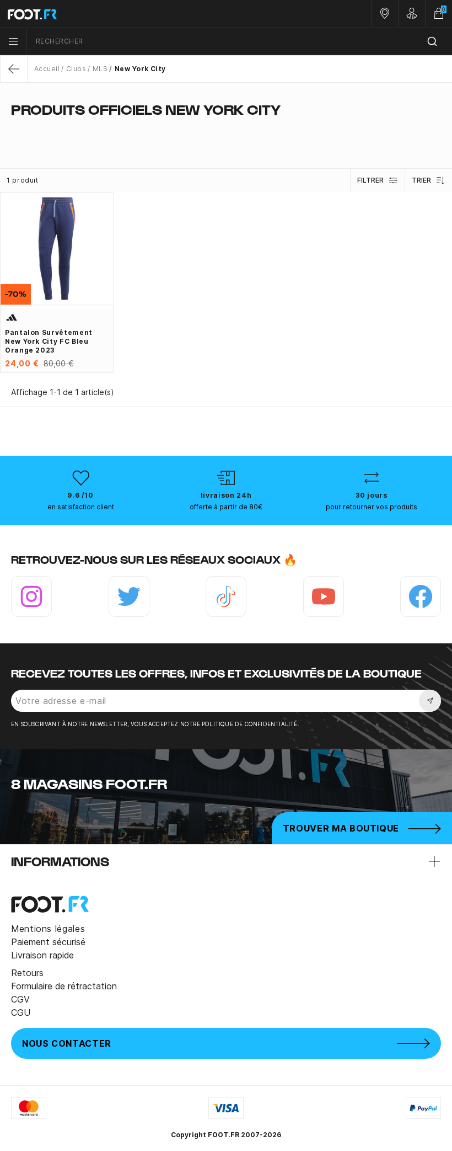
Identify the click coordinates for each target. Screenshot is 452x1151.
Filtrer (370, 180)
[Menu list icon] (13, 41)
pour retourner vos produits (371, 507)
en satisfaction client (80, 507)
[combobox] (239, 41)
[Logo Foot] (113, 14)
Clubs (76, 69)
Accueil (47, 69)
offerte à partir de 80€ (226, 507)
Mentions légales (48, 928)
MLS (100, 69)
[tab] (226, 131)
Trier (421, 180)
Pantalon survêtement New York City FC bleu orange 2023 (49, 341)
